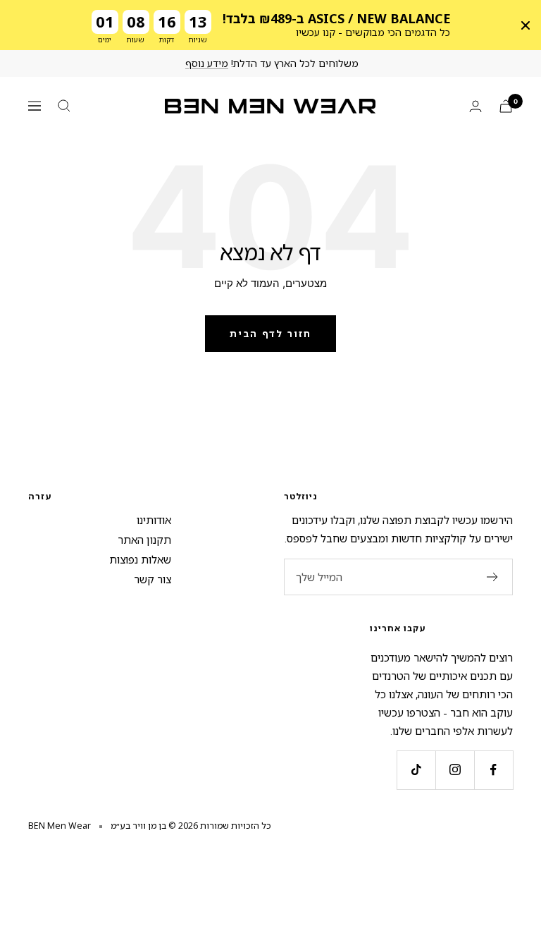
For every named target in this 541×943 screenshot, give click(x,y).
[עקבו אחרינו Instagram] (454, 769)
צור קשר (152, 579)
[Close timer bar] (525, 25)
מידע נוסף (206, 63)
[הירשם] (493, 577)
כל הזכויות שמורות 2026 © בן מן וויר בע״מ (191, 826)
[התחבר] (475, 106)
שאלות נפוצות (140, 559)
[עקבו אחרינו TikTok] (416, 769)
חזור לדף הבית (270, 333)
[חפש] (64, 105)
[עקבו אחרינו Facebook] (493, 769)
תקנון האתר (144, 540)
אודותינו (154, 520)
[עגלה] (506, 106)
